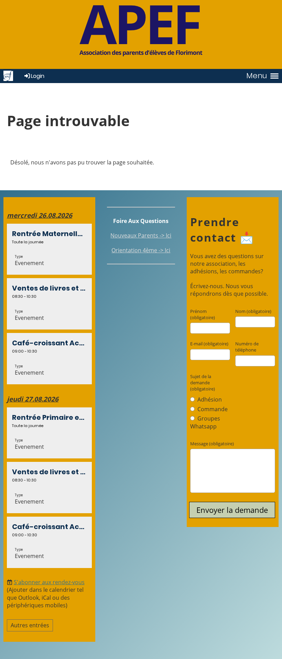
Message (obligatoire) (212, 443)
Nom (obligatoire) (253, 311)
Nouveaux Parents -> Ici (140, 235)
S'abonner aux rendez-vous (49, 582)
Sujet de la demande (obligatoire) (202, 382)
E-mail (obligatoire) (209, 344)
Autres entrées (30, 625)
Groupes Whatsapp (205, 422)
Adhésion (209, 399)
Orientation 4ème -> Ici (140, 250)
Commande (212, 409)
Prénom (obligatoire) (202, 314)
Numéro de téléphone (247, 347)
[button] (49, 249)
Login (37, 76)
